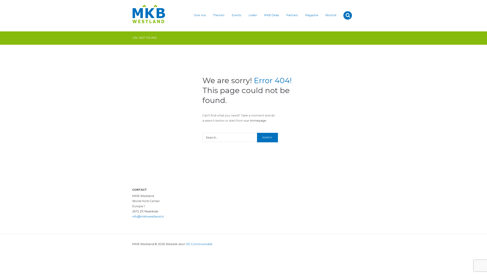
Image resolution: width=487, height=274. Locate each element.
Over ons (200, 15)
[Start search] (267, 137)
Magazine (311, 15)
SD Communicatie (199, 244)
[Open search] (348, 15)
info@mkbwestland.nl (148, 216)
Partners (292, 15)
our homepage (255, 120)
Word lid (330, 15)
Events (236, 15)
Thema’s (218, 15)
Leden (252, 15)
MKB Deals (271, 15)
